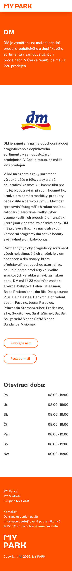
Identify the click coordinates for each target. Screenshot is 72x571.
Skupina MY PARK (16, 501)
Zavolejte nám (20, 343)
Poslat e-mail (20, 358)
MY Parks (10, 491)
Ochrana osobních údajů (21, 516)
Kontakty (10, 511)
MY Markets (12, 496)
